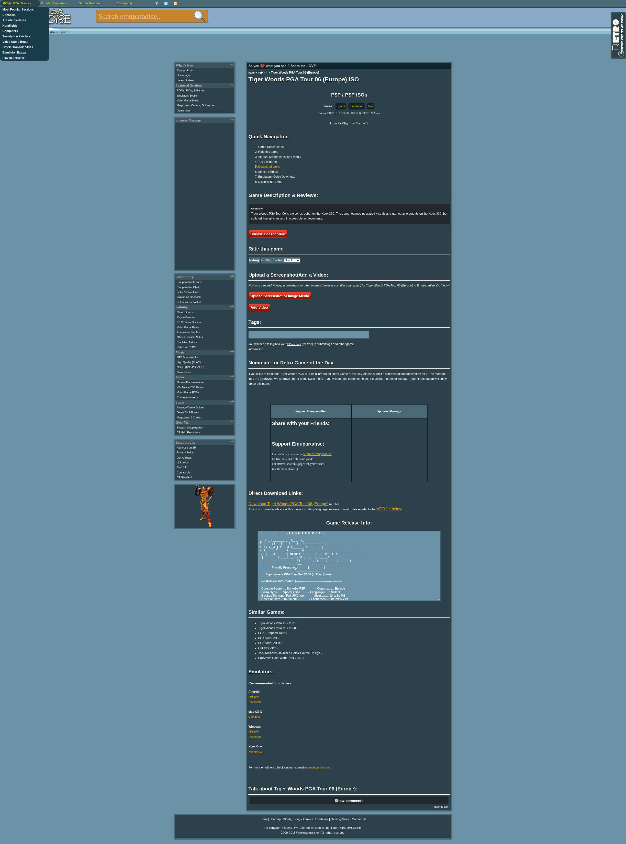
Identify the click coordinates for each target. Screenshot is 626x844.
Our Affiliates (184, 457)
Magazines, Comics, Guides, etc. (196, 105)
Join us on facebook (189, 297)
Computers (10, 31)
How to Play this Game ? (349, 123)
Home (263, 819)
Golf (370, 106)
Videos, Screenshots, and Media (279, 157)
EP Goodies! (184, 477)
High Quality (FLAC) (189, 362)
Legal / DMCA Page (349, 827)
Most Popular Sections (18, 9)
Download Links (269, 166)
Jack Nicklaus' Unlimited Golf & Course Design (290, 653)
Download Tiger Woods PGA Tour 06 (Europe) (288, 504)
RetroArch (254, 701)
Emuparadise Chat (188, 287)
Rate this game (268, 151)
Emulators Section (187, 95)
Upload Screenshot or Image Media (280, 295)
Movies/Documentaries (190, 382)
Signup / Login (185, 70)
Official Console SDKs (17, 47)
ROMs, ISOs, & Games (191, 90)
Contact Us (183, 472)
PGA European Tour (272, 633)
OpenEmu (254, 716)
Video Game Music (188, 100)
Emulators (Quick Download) (277, 176)
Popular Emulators (54, 3)
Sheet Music (184, 372)
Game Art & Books (188, 412)
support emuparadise (317, 454)
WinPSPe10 (255, 751)
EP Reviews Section (189, 322)
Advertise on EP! (187, 447)
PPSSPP (253, 696)
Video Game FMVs (188, 392)
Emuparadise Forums (189, 282)
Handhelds (9, 25)
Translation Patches (16, 36)
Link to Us (183, 462)
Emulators (321, 819)
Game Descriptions (271, 147)
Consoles (9, 15)
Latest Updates (186, 80)
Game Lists (183, 110)
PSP (260, 72)
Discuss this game (270, 182)
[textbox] (152, 16)
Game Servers (185, 312)
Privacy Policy (185, 452)
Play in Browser (13, 58)
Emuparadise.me (309, 832)
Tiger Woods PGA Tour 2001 (278, 623)
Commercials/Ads (187, 397)
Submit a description (268, 233)
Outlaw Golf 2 (268, 648)
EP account (294, 344)
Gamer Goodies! (90, 3)
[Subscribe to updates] (175, 3)
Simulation (356, 106)
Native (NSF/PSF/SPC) (190, 367)
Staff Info (182, 467)
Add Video (259, 307)
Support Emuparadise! (190, 427)
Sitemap (275, 819)
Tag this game (267, 162)
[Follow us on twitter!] (166, 3)
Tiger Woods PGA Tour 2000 (278, 628)
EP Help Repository (188, 432)
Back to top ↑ (442, 806)
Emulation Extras (14, 52)
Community (125, 3)
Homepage (183, 75)
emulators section (318, 767)
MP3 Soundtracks (187, 357)
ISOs (251, 72)
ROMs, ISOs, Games (17, 3)
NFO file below (389, 509)
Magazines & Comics (189, 417)
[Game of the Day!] (618, 35)
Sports (340, 106)
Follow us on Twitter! (189, 302)
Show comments (349, 801)
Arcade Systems (14, 20)
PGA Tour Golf (268, 638)
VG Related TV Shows (190, 387)
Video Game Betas (15, 42)
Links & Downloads (188, 292)
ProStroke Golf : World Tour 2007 (281, 658)
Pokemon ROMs (187, 347)
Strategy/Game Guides (190, 407)
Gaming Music (340, 819)
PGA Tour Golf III (270, 643)
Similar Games (268, 172)
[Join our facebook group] (156, 3)
